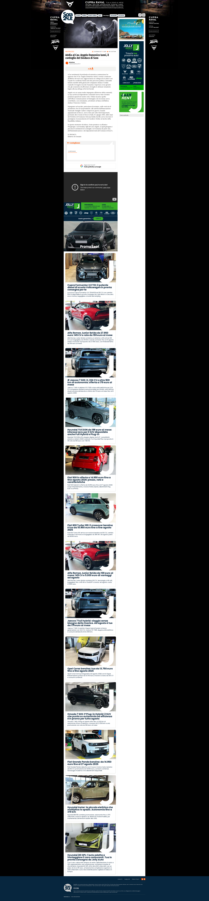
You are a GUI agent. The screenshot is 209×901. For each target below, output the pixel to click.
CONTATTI (120, 879)
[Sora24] (142, 879)
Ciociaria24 (121, 15)
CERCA (98, 219)
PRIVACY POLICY (135, 879)
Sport (100, 15)
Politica (84, 15)
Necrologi (106, 15)
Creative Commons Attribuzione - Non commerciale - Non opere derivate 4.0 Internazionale (98, 885)
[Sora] (68, 23)
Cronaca (78, 15)
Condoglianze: (74, 143)
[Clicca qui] (91, 187)
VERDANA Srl (67, 896)
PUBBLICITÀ (127, 879)
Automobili (113, 15)
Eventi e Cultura (92, 15)
